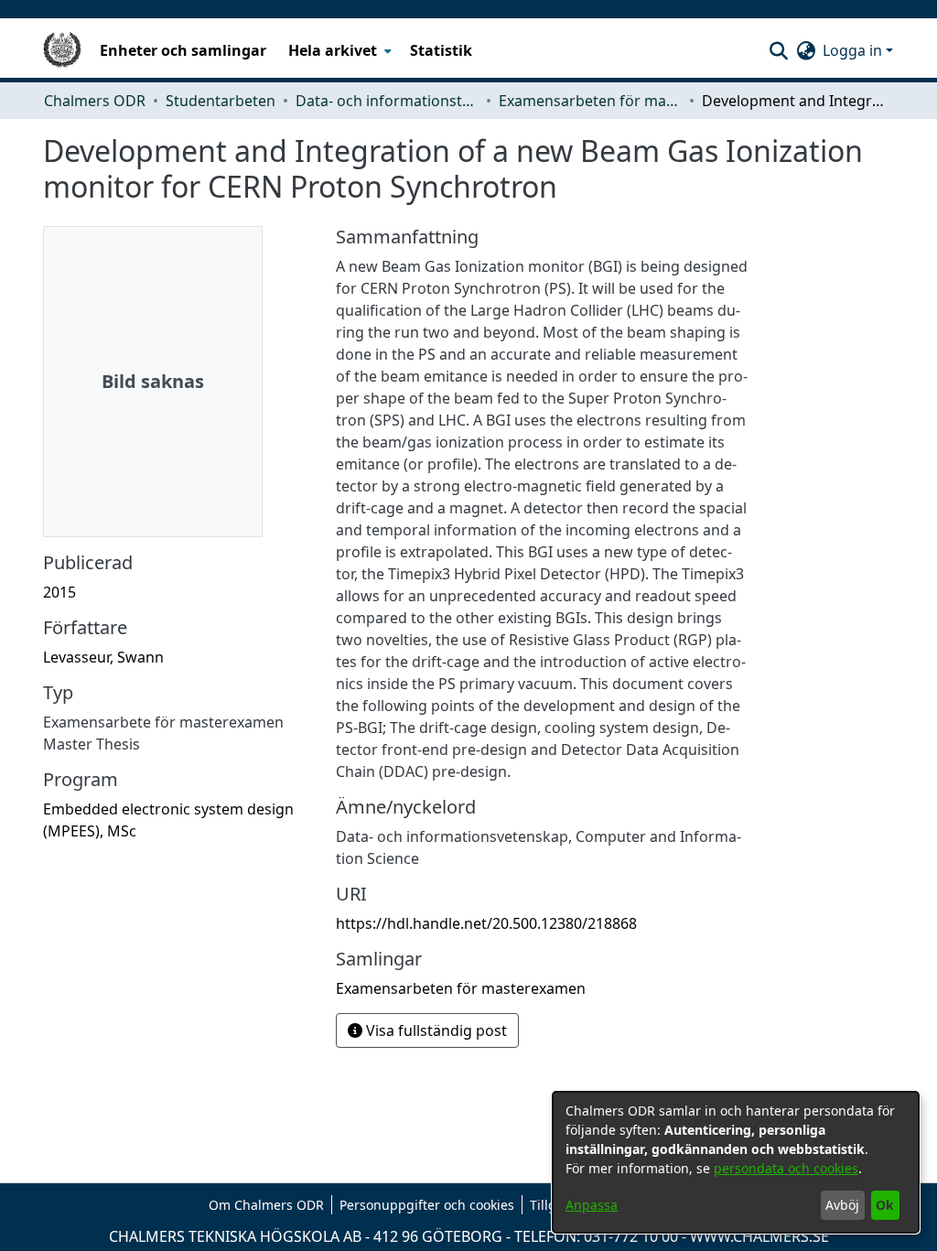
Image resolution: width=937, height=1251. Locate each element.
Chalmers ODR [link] (94, 101)
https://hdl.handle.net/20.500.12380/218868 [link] (486, 923)
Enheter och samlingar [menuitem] (183, 50)
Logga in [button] (854, 50)
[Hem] (62, 50)
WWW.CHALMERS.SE (759, 1236)
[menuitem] (338, 50)
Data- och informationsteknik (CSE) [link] (387, 101)
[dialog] (736, 1162)
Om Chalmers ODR (266, 1204)
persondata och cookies (786, 1168)
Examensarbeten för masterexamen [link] (590, 101)
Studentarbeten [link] (220, 101)
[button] (778, 50)
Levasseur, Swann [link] (103, 657)
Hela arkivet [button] (332, 50)
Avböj (842, 1204)
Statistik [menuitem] (441, 50)
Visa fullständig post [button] (434, 1030)
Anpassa (591, 1204)
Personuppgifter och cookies (426, 1204)
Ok (885, 1204)
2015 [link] (59, 592)
